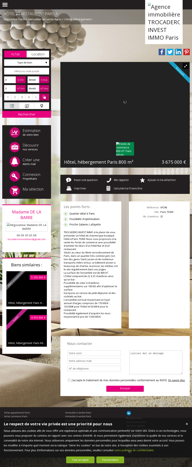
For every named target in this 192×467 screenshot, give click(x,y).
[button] (15, 54)
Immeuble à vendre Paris (78, 412)
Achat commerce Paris (15, 416)
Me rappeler (121, 180)
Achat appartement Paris (17, 412)
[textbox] (26, 71)
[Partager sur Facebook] (162, 52)
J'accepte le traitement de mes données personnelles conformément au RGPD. (119, 380)
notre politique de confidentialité (134, 450)
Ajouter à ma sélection (162, 180)
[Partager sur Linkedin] (178, 52)
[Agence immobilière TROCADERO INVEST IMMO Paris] (164, 37)
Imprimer (80, 188)
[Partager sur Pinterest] (186, 52)
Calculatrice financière (128, 188)
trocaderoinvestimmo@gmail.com (27, 239)
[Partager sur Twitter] (170, 52)
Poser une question (86, 180)
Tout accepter (80, 460)
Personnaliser (110, 460)
